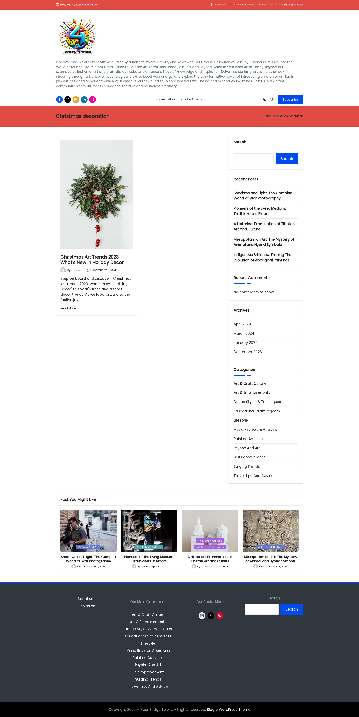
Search (240, 141)
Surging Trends (247, 466)
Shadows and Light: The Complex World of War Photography (263, 195)
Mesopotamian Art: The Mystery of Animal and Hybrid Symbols (264, 242)
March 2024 (244, 333)
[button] (290, 99)
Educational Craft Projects (257, 411)
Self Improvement (249, 457)
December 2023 (248, 351)
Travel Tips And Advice (254, 475)
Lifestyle (241, 420)
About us (85, 598)
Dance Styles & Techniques (257, 401)
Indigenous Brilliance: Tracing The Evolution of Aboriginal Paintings (262, 257)
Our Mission (85, 606)
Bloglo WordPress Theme (229, 709)
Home (268, 116)
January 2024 (246, 342)
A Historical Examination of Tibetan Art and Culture (264, 226)
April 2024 (242, 324)
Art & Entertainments (252, 392)
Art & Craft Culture (250, 383)
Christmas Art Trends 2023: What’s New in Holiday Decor (92, 260)
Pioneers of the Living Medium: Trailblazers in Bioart (260, 211)
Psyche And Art (247, 448)
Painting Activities (249, 438)
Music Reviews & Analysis (255, 429)
